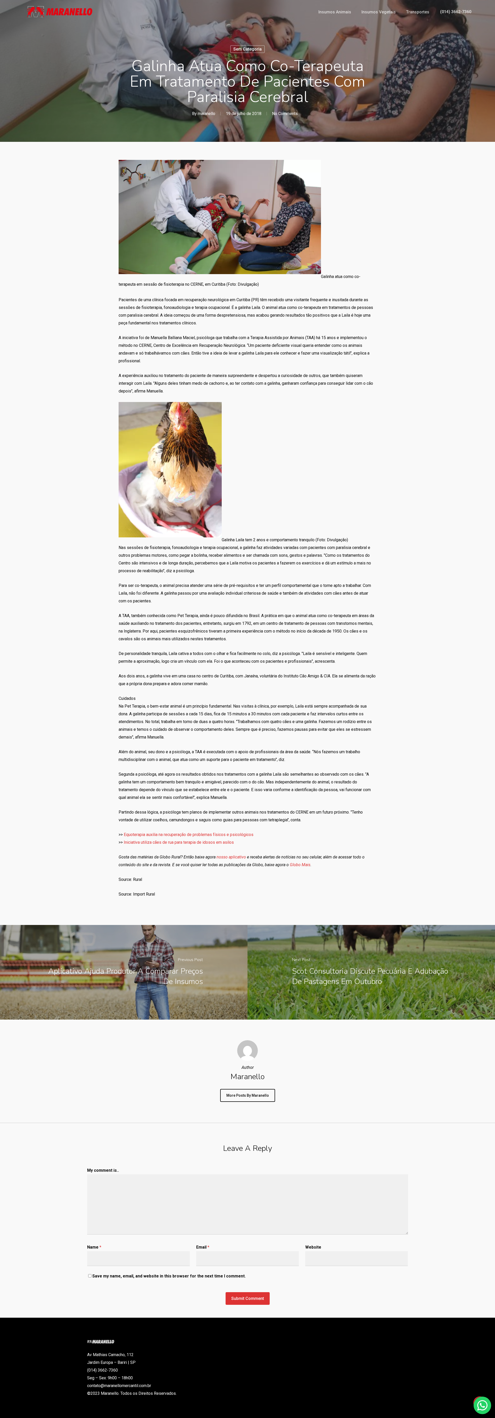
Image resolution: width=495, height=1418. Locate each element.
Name (94, 1247)
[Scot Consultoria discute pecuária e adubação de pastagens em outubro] (371, 972)
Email (202, 1247)
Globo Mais (300, 864)
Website (313, 1247)
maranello (206, 113)
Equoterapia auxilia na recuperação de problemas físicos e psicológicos (188, 834)
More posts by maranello (247, 1095)
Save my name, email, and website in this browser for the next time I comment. (169, 1276)
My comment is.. (103, 1170)
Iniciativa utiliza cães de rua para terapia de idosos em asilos (179, 842)
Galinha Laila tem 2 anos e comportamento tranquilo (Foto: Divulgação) (285, 539)
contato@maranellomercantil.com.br (119, 1385)
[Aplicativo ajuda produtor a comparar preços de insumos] (124, 972)
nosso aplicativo (231, 857)
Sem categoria (247, 49)
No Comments (285, 113)
